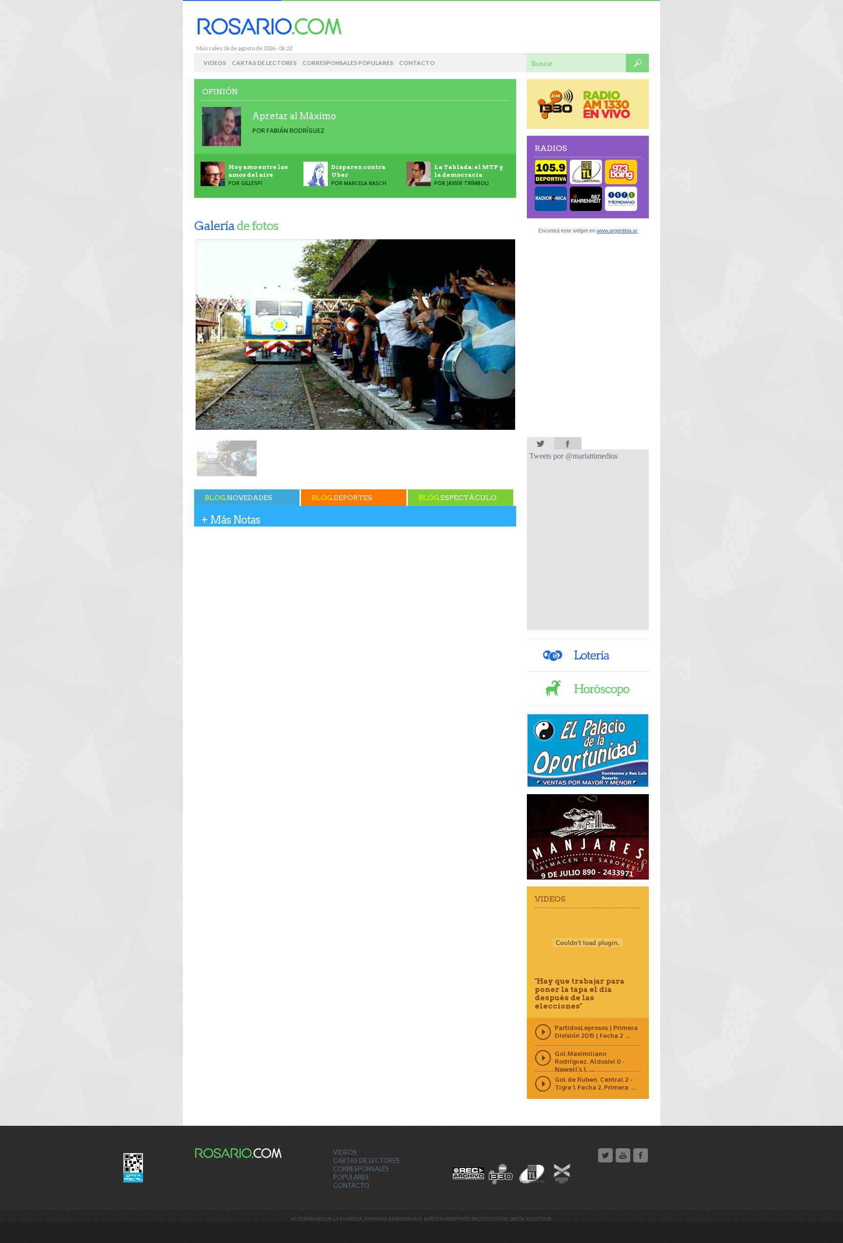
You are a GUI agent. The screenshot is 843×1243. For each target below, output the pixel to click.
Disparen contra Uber (358, 170)
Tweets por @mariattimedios (573, 456)
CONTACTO (417, 62)
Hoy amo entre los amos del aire (258, 170)
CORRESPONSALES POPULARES (347, 62)
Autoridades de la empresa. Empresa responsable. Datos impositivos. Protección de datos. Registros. (421, 1219)
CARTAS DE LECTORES (264, 62)
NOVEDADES (238, 498)
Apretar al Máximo (294, 116)
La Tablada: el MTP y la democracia (468, 170)
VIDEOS (214, 62)
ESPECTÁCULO (458, 498)
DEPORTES (342, 498)
